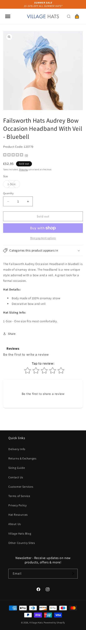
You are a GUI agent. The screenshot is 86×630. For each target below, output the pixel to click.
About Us (14, 524)
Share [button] (12, 334)
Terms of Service (19, 496)
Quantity (8, 193)
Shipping (23, 169)
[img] (13, 155)
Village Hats (36, 622)
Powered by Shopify (54, 622)
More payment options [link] (43, 237)
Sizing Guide (16, 468)
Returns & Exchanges (22, 458)
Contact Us (15, 477)
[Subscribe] (72, 574)
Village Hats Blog (19, 533)
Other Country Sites (21, 543)
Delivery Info (16, 449)
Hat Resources (18, 514)
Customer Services (20, 486)
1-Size (14, 185)
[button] (7, 16)
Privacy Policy (17, 505)
